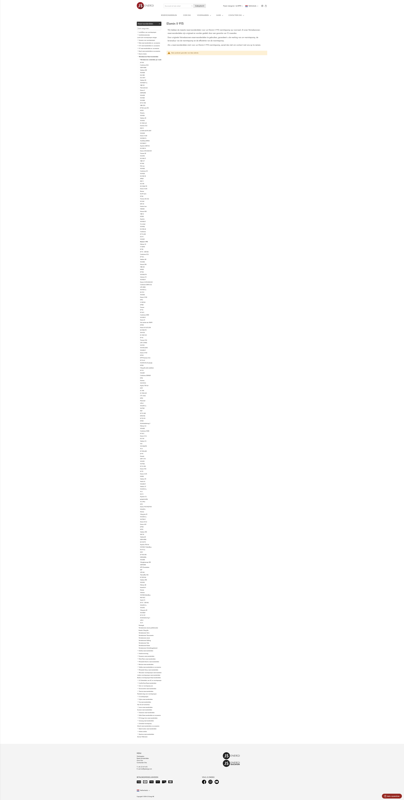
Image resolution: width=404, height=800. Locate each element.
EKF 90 (142, 534)
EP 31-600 (143, 234)
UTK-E (142, 403)
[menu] (202, 15)
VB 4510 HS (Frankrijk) (146, 363)
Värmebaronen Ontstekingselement (148, 648)
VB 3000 (142, 100)
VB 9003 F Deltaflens (146, 547)
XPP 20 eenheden (144, 567)
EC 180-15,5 (143, 335)
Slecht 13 (142, 600)
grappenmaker (144, 499)
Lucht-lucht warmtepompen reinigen (147, 37)
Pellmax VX (143, 244)
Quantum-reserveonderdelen (146, 734)
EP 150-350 (143, 554)
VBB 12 (142, 214)
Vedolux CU (143, 441)
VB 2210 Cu (143, 406)
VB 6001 (142, 373)
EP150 (142, 527)
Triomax (142, 307)
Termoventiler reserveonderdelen (147, 688)
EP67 (141, 552)
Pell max (142, 166)
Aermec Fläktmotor (142, 737)
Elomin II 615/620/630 (146, 282)
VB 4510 (142, 120)
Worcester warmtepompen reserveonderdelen (151, 672)
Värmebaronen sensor (144, 638)
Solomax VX (143, 277)
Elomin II (142, 90)
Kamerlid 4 (143, 587)
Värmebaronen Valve (144, 633)
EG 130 (142, 438)
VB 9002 (142, 168)
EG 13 (141, 494)
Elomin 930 (143, 469)
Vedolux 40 (143, 118)
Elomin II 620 (143, 135)
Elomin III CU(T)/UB (145, 327)
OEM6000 (143, 93)
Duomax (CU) (143, 125)
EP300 (142, 216)
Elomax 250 (143, 264)
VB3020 (142, 209)
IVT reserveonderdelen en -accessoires (149, 48)
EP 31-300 (143, 413)
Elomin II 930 (143, 353)
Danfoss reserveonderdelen (146, 651)
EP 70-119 (142, 418)
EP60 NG (142, 416)
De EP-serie (143, 194)
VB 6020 (142, 95)
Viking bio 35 (143, 514)
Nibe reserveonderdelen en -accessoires (149, 43)
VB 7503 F (143, 519)
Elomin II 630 (143, 188)
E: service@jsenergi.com (144, 769)
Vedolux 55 (143, 479)
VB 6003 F (143, 484)
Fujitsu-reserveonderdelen (146, 699)
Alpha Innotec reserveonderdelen (147, 729)
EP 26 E (142, 433)
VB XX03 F (143, 350)
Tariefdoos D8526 (145, 141)
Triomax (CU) (143, 340)
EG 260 (142, 201)
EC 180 (142, 390)
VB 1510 (142, 345)
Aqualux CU (143, 496)
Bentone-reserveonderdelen (146, 664)
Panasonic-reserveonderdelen (146, 656)
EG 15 (141, 236)
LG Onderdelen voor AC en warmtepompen (150, 680)
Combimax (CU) (144, 254)
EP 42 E (142, 312)
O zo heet (142, 224)
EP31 (141, 504)
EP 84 (141, 196)
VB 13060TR (143, 446)
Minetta (142, 113)
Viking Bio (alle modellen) (147, 368)
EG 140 (142, 183)
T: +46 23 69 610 (142, 767)
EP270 (142, 110)
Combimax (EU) (144, 65)
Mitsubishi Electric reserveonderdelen (149, 661)
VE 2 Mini (142, 501)
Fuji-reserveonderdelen (145, 702)
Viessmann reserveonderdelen (147, 712)
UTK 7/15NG (143, 342)
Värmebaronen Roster (144, 645)
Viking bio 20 (143, 610)
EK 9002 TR (143, 330)
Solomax (142, 592)
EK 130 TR (143, 542)
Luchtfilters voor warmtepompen (147, 32)
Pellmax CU (143, 426)
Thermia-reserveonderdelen (146, 691)
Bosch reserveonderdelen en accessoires (149, 51)
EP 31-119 (142, 615)
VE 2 (141, 491)
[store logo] (145, 6)
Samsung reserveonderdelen (146, 721)
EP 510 (142, 62)
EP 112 (142, 370)
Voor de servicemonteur (143, 704)
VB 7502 (142, 464)
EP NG (142, 272)
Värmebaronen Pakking (145, 640)
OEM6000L (143, 557)
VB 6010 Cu (143, 605)
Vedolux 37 (143, 486)
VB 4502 (142, 226)
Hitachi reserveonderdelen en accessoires (148, 726)
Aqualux (142, 219)
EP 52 (141, 310)
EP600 (142, 269)
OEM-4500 (143, 539)
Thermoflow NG (144, 575)
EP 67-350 (143, 103)
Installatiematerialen (144, 35)
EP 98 (141, 249)
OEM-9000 (143, 67)
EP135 (142, 355)
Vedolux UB (143, 259)
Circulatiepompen (143, 696)
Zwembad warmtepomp (145, 723)
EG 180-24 (143, 229)
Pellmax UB (143, 585)
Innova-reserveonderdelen (146, 707)
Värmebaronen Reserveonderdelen (148, 56)
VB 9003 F (143, 221)
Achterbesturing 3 (145, 618)
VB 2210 (142, 461)
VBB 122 (142, 85)
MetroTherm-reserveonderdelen (147, 659)
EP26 (141, 378)
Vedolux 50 (143, 80)
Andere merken (143, 731)
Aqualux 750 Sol (144, 544)
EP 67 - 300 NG (144, 602)
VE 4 (141, 448)
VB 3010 (142, 156)
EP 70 (141, 471)
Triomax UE (143, 153)
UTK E (141, 620)
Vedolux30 (143, 537)
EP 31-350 (143, 466)
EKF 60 (142, 204)
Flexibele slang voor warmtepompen (147, 694)
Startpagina (140, 756)
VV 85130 (142, 302)
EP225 (142, 421)
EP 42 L (142, 257)
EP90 (141, 398)
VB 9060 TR (143, 274)
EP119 (141, 529)
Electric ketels (143, 54)
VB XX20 (142, 133)
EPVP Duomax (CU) (145, 358)
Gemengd (141, 625)
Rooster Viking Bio (143, 630)
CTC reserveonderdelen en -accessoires (149, 45)
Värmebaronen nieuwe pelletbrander (148, 628)
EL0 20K (142, 75)
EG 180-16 (143, 148)
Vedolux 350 (143, 532)
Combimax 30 (144, 171)
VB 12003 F (143, 143)
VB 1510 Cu (143, 289)
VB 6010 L (143, 509)
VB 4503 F (143, 279)
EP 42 (141, 337)
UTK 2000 (143, 287)
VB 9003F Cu (143, 82)
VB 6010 (142, 607)
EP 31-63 (142, 360)
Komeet (142, 456)
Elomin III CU (143, 522)
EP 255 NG (143, 577)
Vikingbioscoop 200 (145, 562)
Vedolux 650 (143, 70)
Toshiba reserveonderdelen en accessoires (150, 667)
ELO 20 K (142, 77)
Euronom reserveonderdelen (144, 710)
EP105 (142, 365)
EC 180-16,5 (143, 123)
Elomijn (142, 590)
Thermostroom (144, 88)
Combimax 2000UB (145, 375)
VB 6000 (142, 559)
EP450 (142, 476)
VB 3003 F (143, 317)
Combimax (143, 231)
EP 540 (142, 163)
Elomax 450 (143, 211)
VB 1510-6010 (144, 347)
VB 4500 (142, 72)
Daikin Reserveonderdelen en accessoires (150, 715)
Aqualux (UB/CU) (145, 146)
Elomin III (142, 320)
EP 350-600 (143, 451)
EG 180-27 (143, 158)
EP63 (141, 300)
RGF (141, 411)
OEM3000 (143, 565)
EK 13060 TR (143, 186)
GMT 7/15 (143, 459)
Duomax (142, 380)
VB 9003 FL (143, 138)
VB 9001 (142, 115)
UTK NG (142, 572)
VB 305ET (143, 612)
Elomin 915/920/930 (146, 506)
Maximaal (142, 400)
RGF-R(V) (142, 597)
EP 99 (141, 453)
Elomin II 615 (143, 474)
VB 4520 (142, 173)
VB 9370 (142, 332)
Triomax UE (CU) (144, 199)
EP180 (142, 305)
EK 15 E (142, 292)
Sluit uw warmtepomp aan (146, 686)
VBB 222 (142, 267)
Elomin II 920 (143, 297)
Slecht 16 (142, 481)
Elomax (142, 512)
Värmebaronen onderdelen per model (151, 59)
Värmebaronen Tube (144, 643)
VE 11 (141, 623)
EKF (141, 570)
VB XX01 (142, 239)
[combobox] (178, 6)
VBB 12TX (142, 105)
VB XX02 (142, 294)
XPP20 (142, 178)
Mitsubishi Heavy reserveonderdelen (148, 670)
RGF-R (142, 128)
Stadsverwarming (143, 653)
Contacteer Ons (142, 763)
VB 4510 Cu (143, 489)
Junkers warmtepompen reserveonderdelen (148, 675)
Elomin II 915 (144, 241)
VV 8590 (142, 247)
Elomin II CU (143, 436)
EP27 (141, 388)
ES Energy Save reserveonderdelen (148, 718)
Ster (141, 443)
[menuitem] (169, 15)
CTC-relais (143, 395)
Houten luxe (143, 206)
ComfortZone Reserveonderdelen (147, 683)
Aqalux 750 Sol (144, 385)
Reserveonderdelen (143, 758)
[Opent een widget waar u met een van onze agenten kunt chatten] (392, 796)
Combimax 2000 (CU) (146, 284)
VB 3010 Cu (143, 517)
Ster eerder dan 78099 (146, 322)
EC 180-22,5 (143, 393)
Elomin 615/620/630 (146, 151)
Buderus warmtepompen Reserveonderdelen (149, 677)
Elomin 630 (143, 524)
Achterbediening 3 (145, 423)
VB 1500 (142, 98)
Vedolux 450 (143, 580)
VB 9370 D (143, 383)
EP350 (142, 325)
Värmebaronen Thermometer (146, 635)
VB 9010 (142, 582)
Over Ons (140, 760)
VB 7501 (142, 408)
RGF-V (142, 181)
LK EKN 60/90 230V (145, 130)
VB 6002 (142, 428)
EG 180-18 (143, 176)
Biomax (142, 191)
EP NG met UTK (144, 108)
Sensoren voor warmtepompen (147, 40)
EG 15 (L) (142, 549)
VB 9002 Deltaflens (145, 595)
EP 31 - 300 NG (144, 252)
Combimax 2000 (144, 315)
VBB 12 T (142, 161)
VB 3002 (142, 262)
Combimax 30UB (144, 431)
